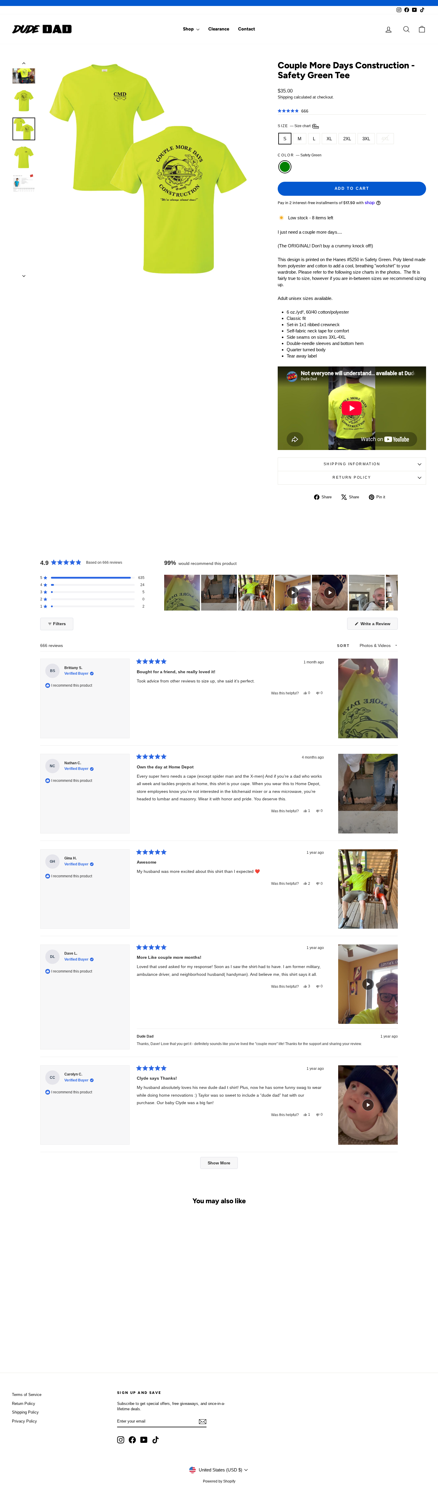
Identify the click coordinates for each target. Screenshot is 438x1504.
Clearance (218, 29)
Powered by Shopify (219, 1481)
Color (299, 155)
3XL (366, 138)
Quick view (61, 1312)
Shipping (285, 97)
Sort (344, 646)
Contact (246, 29)
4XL (385, 138)
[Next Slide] (393, 593)
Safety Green (285, 167)
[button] (293, 110)
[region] (281, 593)
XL (329, 138)
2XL (347, 138)
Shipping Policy (25, 1412)
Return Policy (352, 477)
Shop (189, 29)
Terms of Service (26, 1394)
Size (294, 126)
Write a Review (378, 625)
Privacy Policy (24, 1421)
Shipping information (352, 464)
